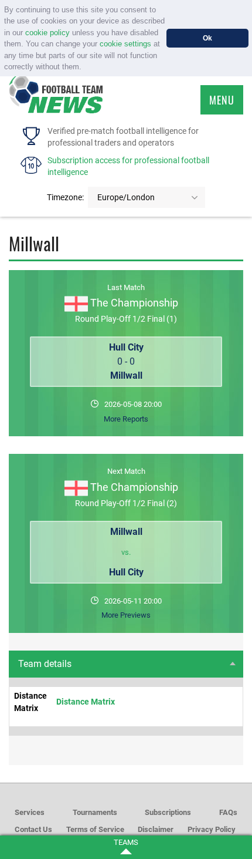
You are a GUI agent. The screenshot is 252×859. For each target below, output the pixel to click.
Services (30, 812)
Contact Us (33, 829)
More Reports (126, 419)
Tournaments (95, 812)
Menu (221, 99)
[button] (85, 67)
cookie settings (125, 43)
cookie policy (47, 32)
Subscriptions (168, 812)
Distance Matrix (85, 701)
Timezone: (65, 197)
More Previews (126, 615)
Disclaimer (155, 829)
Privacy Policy (212, 829)
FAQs (228, 812)
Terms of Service (95, 829)
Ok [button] (207, 38)
